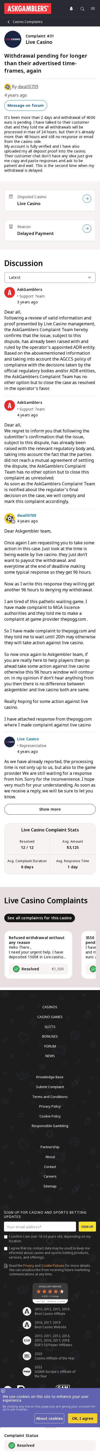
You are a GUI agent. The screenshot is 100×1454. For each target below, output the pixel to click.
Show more (50, 809)
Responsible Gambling (50, 1125)
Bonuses (50, 1036)
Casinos (49, 1006)
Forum (50, 1045)
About (50, 1156)
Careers (50, 1176)
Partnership (50, 1146)
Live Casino (29, 203)
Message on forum (25, 105)
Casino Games (50, 1016)
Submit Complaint (50, 1086)
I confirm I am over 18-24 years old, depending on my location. (50, 1238)
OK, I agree (82, 1418)
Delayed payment (35, 233)
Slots (50, 1026)
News (50, 1055)
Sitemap (50, 1185)
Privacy (28, 1265)
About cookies (49, 1418)
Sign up (87, 1227)
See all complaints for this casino (39, 917)
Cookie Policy (50, 1115)
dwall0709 (28, 86)
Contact (50, 1166)
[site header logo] (27, 8)
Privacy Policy (50, 1106)
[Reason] (87, 228)
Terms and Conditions (50, 1096)
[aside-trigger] (50, 1427)
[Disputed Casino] (87, 198)
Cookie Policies (53, 1265)
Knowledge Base (49, 1076)
